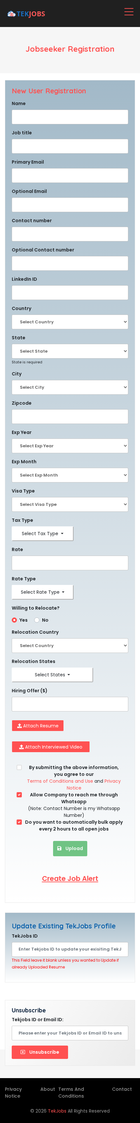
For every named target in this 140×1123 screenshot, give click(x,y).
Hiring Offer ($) (30, 690)
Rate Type (24, 578)
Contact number (32, 220)
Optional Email (29, 191)
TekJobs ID (25, 936)
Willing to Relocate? (36, 608)
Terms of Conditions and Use (60, 781)
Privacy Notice (13, 1092)
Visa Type (23, 491)
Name (19, 103)
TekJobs (58, 1111)
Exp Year (22, 432)
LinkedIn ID (24, 279)
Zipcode (22, 403)
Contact (122, 1089)
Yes (24, 620)
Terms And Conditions (71, 1092)
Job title (22, 132)
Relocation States (33, 661)
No (45, 620)
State (18, 337)
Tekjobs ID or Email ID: (37, 1019)
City (16, 374)
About (47, 1089)
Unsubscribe (43, 1052)
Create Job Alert (70, 878)
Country (21, 308)
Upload (73, 848)
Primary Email (28, 162)
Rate (17, 549)
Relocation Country (35, 632)
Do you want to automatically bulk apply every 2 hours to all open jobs (74, 825)
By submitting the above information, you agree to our (74, 771)
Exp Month (24, 461)
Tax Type (22, 520)
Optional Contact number (43, 250)
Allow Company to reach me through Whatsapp (74, 798)
